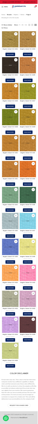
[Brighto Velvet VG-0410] (10, 143)
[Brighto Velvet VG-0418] (10, 247)
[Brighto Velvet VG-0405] (28, 65)
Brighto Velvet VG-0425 (27, 334)
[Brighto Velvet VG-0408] (10, 117)
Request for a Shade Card (19, 405)
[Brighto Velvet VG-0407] (28, 91)
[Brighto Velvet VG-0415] (28, 195)
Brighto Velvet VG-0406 (10, 101)
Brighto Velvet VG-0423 (27, 308)
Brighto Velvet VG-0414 (10, 204)
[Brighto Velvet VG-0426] (10, 351)
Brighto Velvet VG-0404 (10, 75)
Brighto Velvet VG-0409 (27, 127)
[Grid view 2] (29, 25)
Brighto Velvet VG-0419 (27, 256)
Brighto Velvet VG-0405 (27, 75)
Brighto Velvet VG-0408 (10, 127)
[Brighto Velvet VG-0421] (28, 273)
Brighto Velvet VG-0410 (10, 153)
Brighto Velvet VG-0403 (27, 49)
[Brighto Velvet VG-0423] (28, 299)
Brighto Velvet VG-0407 (27, 101)
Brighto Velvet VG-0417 (27, 230)
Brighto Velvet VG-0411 (28, 153)
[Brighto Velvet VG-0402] (10, 39)
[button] (6, 418)
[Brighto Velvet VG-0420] (10, 273)
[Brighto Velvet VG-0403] (28, 39)
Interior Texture (10, 51)
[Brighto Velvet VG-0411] (28, 143)
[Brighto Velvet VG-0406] (10, 91)
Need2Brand (23, 417)
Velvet (22, 14)
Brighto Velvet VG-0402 (10, 49)
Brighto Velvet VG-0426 (10, 360)
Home (3, 14)
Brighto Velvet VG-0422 (10, 308)
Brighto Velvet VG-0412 (10, 179)
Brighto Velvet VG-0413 (27, 179)
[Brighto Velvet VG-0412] (10, 169)
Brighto (16, 14)
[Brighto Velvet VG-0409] (28, 117)
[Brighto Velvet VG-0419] (28, 247)
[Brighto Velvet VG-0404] (10, 65)
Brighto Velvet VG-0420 (10, 282)
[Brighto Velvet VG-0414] (10, 195)
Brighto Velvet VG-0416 (10, 230)
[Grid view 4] (35, 25)
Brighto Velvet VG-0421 (27, 282)
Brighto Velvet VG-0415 (27, 204)
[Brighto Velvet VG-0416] (10, 221)
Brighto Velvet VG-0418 (10, 256)
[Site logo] (19, 6)
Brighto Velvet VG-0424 (10, 334)
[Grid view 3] (32, 25)
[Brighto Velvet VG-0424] (10, 325)
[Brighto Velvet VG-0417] (28, 221)
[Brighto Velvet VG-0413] (28, 169)
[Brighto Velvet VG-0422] (10, 299)
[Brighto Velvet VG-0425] (28, 325)
